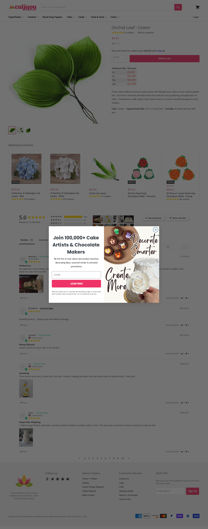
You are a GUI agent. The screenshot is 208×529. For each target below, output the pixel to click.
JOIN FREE (76, 283)
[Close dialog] (155, 229)
